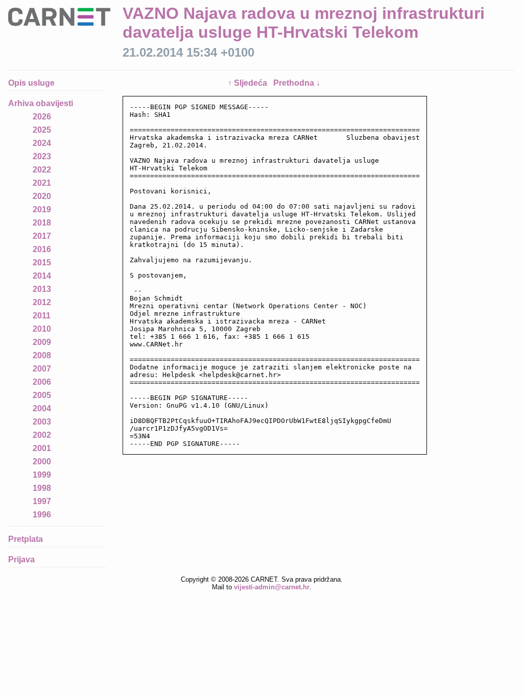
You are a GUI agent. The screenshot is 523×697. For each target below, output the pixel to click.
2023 (42, 156)
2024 (42, 143)
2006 (42, 382)
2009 (42, 342)
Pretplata (25, 539)
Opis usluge (31, 83)
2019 (42, 209)
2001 (42, 448)
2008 (42, 355)
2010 (42, 329)
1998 (42, 488)
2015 (42, 262)
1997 (42, 501)
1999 (42, 474)
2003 (42, 421)
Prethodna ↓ (296, 83)
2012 (42, 302)
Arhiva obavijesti (40, 103)
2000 (42, 461)
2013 (42, 289)
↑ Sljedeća (248, 83)
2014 (42, 275)
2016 (42, 249)
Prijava (21, 559)
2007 (42, 368)
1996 (42, 514)
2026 (42, 116)
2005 (42, 395)
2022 (42, 169)
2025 (42, 130)
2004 (42, 408)
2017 (42, 236)
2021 (42, 183)
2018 (42, 222)
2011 (42, 315)
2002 (42, 435)
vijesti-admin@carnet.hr (272, 587)
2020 (42, 196)
